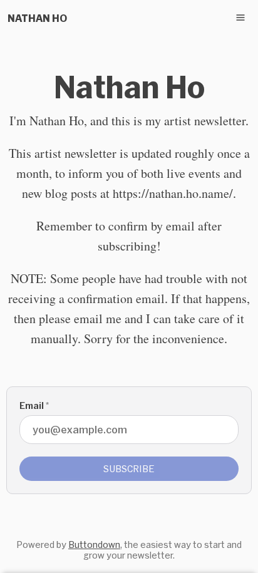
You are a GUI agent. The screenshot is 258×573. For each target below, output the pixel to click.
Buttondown (94, 544)
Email (34, 405)
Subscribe (129, 468)
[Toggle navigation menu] (240, 18)
